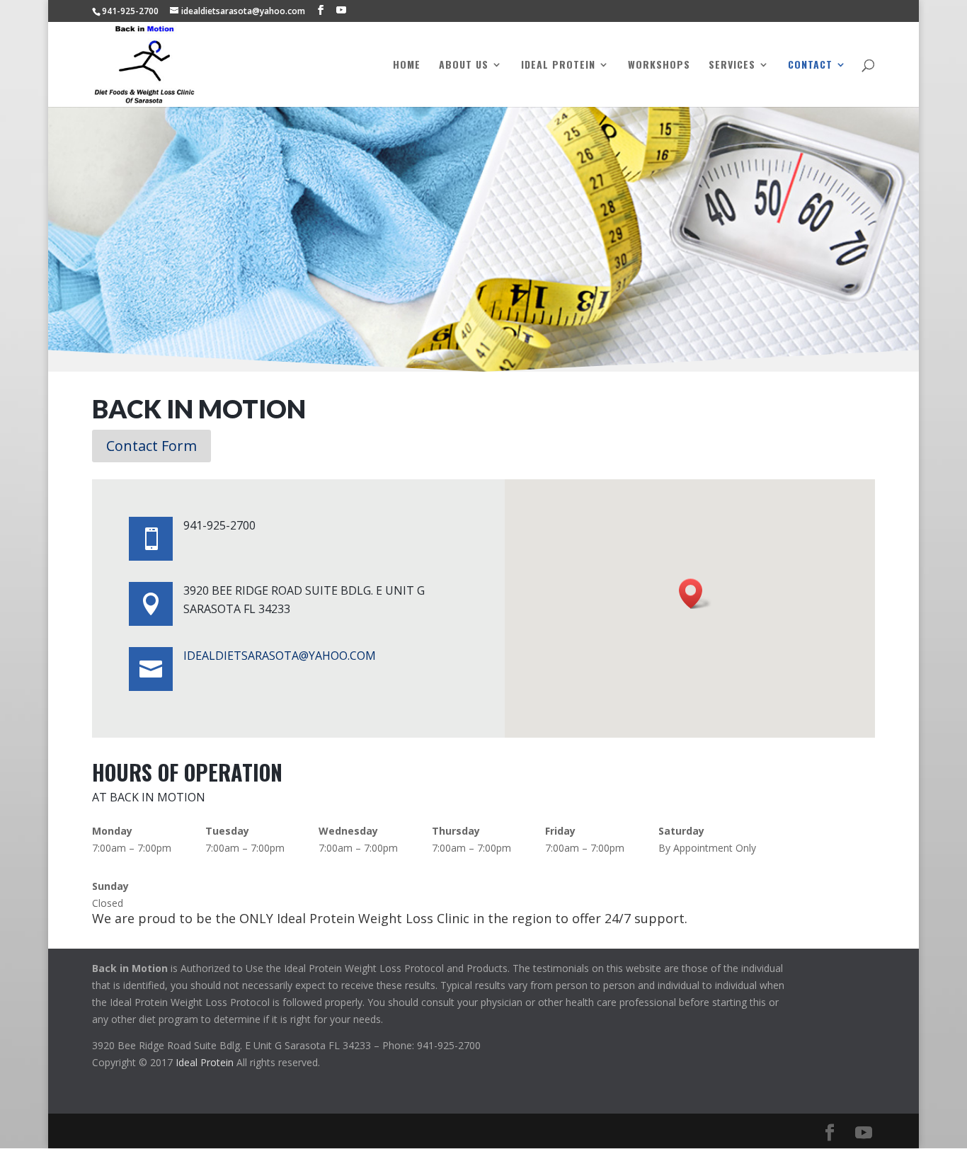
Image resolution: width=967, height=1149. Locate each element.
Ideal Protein (558, 65)
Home (406, 65)
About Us (463, 65)
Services (732, 65)
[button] (695, 593)
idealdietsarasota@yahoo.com (279, 655)
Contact (810, 65)
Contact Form (151, 445)
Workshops (659, 65)
